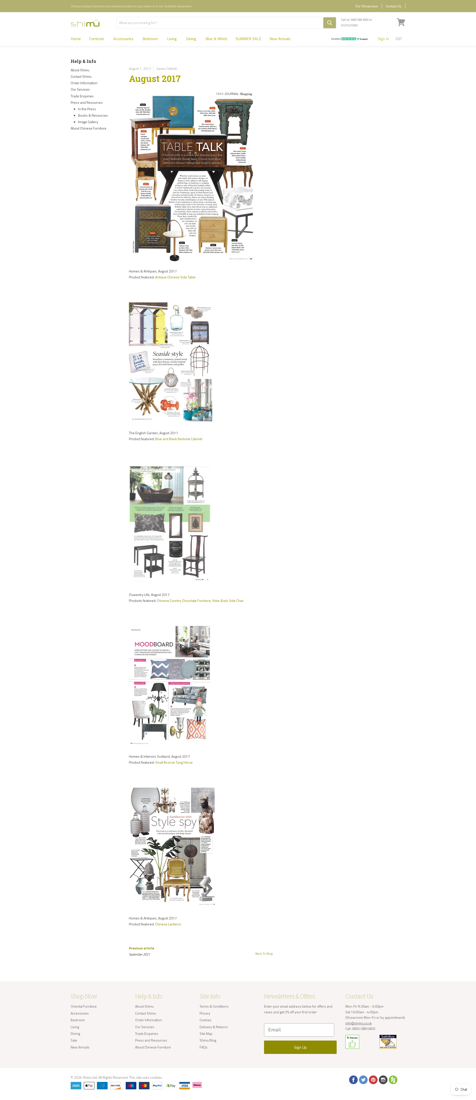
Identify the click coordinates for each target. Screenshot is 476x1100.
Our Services (80, 89)
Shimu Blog (208, 1040)
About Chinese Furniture (88, 128)
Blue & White (216, 39)
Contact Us (393, 6)
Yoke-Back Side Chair (228, 600)
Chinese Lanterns (168, 924)
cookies (156, 1077)
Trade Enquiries (82, 96)
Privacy (205, 1013)
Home (76, 39)
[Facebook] (353, 1079)
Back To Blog (263, 953)
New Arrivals (280, 39)
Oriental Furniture (84, 1006)
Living (172, 39)
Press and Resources (87, 102)
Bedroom (151, 39)
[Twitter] (363, 1079)
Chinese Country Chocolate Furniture (184, 600)
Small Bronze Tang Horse (174, 762)
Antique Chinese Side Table (175, 277)
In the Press (87, 108)
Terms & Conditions (214, 1006)
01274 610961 (349, 25)
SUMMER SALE (248, 39)
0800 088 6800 (360, 20)
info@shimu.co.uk (358, 1023)
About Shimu (80, 70)
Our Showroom (366, 6)
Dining (191, 39)
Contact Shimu (81, 76)
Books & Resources (93, 115)
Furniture (97, 39)
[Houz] (393, 1079)
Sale (74, 1040)
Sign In (383, 39)
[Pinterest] (373, 1079)
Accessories (123, 39)
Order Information (84, 82)
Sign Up (300, 1047)
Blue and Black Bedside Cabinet (178, 438)
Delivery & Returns (214, 1026)
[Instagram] (383, 1079)
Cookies (205, 1019)
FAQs (204, 1047)
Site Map (206, 1033)
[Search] (329, 22)
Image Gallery (88, 121)
